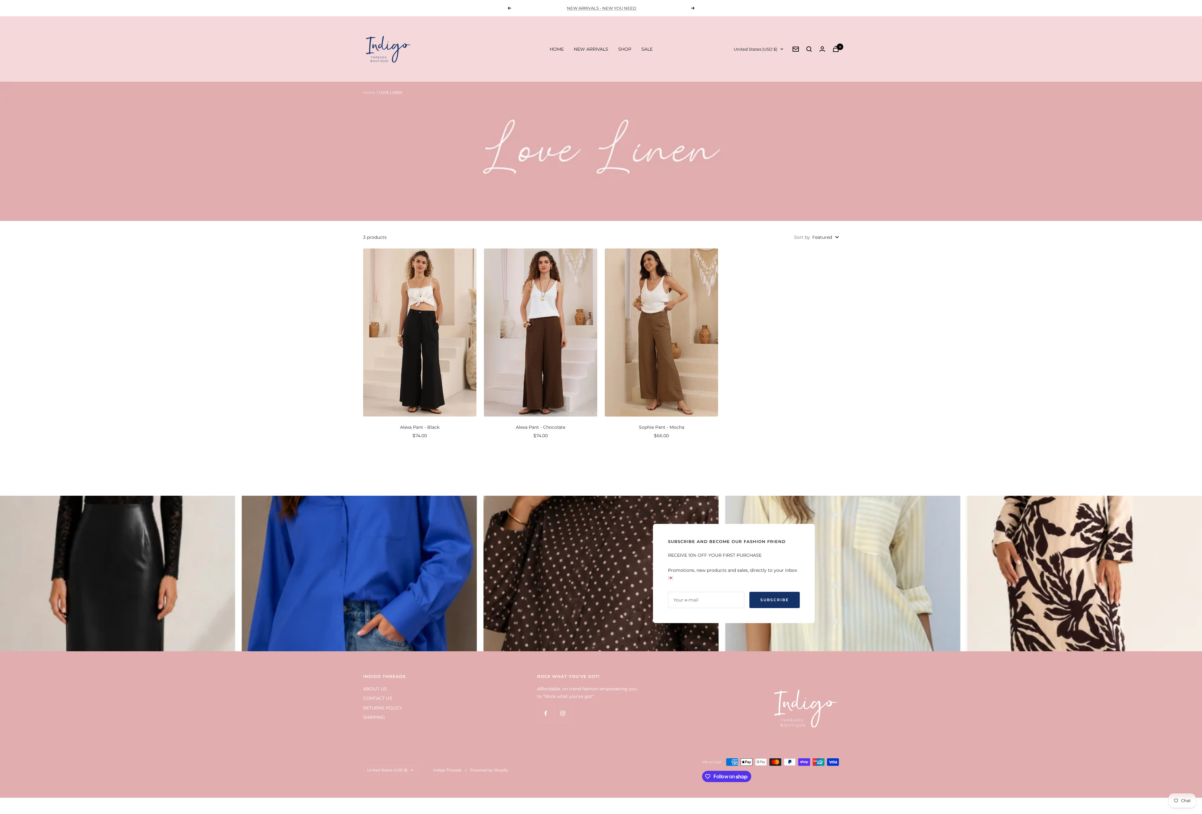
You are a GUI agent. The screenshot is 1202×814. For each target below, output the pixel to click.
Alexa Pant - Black (419, 427)
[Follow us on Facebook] (545, 713)
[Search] (809, 49)
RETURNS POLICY (382, 708)
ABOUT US (375, 689)
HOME (557, 49)
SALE (647, 49)
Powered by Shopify (489, 770)
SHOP (624, 49)
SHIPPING (374, 717)
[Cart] (836, 49)
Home (369, 92)
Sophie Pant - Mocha (661, 427)
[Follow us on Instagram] (563, 713)
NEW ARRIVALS (591, 49)
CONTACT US (377, 698)
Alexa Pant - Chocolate (540, 427)
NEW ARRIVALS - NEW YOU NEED (601, 8)
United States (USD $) (755, 49)
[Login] (822, 49)
